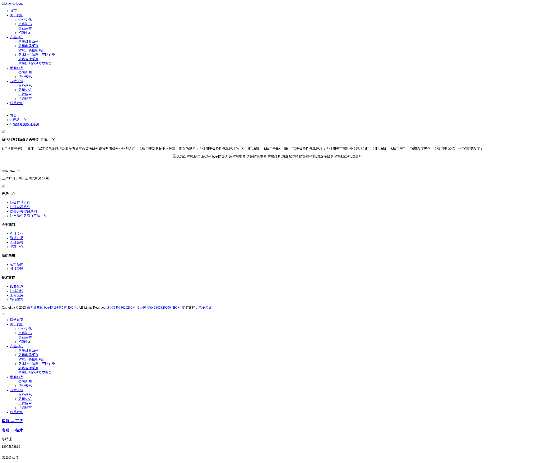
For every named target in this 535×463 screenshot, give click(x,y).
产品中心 (19, 120)
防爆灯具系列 (20, 202)
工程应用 (16, 295)
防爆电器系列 (20, 207)
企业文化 (16, 233)
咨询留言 (16, 299)
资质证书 (16, 238)
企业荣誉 (16, 242)
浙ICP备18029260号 (121, 307)
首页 (13, 115)
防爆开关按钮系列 (26, 124)
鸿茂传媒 (205, 307)
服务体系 (16, 286)
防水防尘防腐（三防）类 (28, 216)
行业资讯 (16, 269)
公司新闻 (16, 264)
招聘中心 (16, 247)
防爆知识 (16, 291)
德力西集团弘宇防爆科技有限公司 (52, 307)
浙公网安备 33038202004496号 (158, 307)
